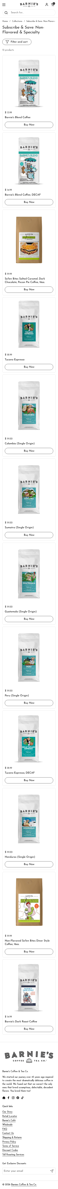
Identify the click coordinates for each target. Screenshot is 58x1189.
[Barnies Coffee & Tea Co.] (29, 5)
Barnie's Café (9, 1120)
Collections (17, 21)
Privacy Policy (9, 1142)
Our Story (7, 1112)
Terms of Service (10, 1146)
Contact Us (8, 1133)
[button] (52, 5)
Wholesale (7, 1125)
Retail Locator (9, 1116)
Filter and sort (19, 42)
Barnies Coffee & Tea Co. (24, 1185)
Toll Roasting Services (13, 1155)
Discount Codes (10, 1150)
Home (5, 21)
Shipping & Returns (12, 1137)
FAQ (4, 1129)
